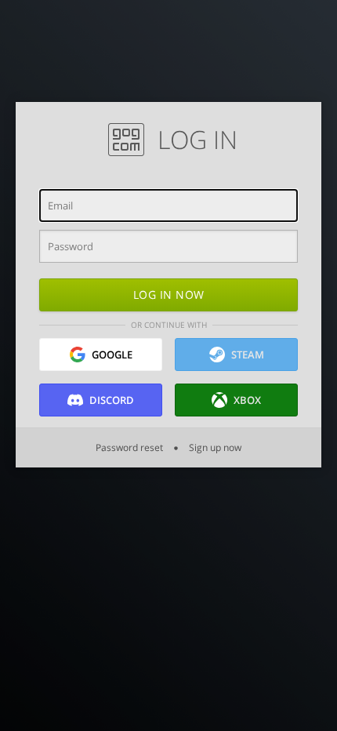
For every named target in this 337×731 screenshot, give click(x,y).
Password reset (130, 447)
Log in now (169, 294)
